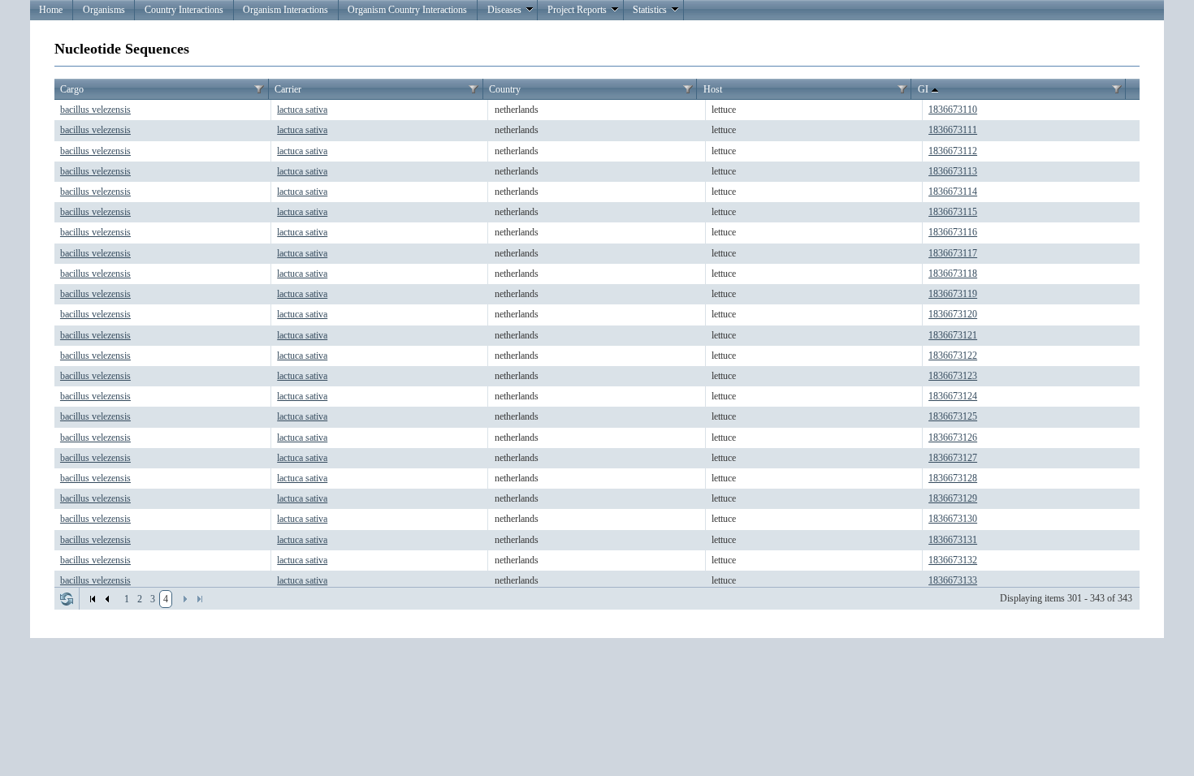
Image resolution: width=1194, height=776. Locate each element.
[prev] (107, 599)
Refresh (66, 599)
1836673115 (952, 212)
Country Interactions (184, 9)
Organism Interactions (285, 9)
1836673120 (952, 314)
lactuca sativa (302, 109)
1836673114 (952, 191)
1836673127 (952, 457)
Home (51, 9)
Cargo (72, 89)
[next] (185, 599)
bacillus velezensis (95, 109)
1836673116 (952, 232)
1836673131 (952, 539)
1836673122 (952, 355)
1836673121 (952, 335)
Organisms (104, 9)
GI (923, 89)
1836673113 (952, 171)
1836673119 (952, 294)
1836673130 (952, 518)
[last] (200, 599)
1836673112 (952, 151)
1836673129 (952, 498)
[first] (92, 599)
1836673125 (952, 416)
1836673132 (952, 560)
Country (505, 89)
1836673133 (952, 580)
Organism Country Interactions (407, 9)
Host (712, 89)
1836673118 (952, 273)
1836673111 (952, 130)
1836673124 (952, 396)
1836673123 (952, 376)
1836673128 (952, 478)
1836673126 (952, 437)
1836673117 (952, 253)
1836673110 (952, 109)
